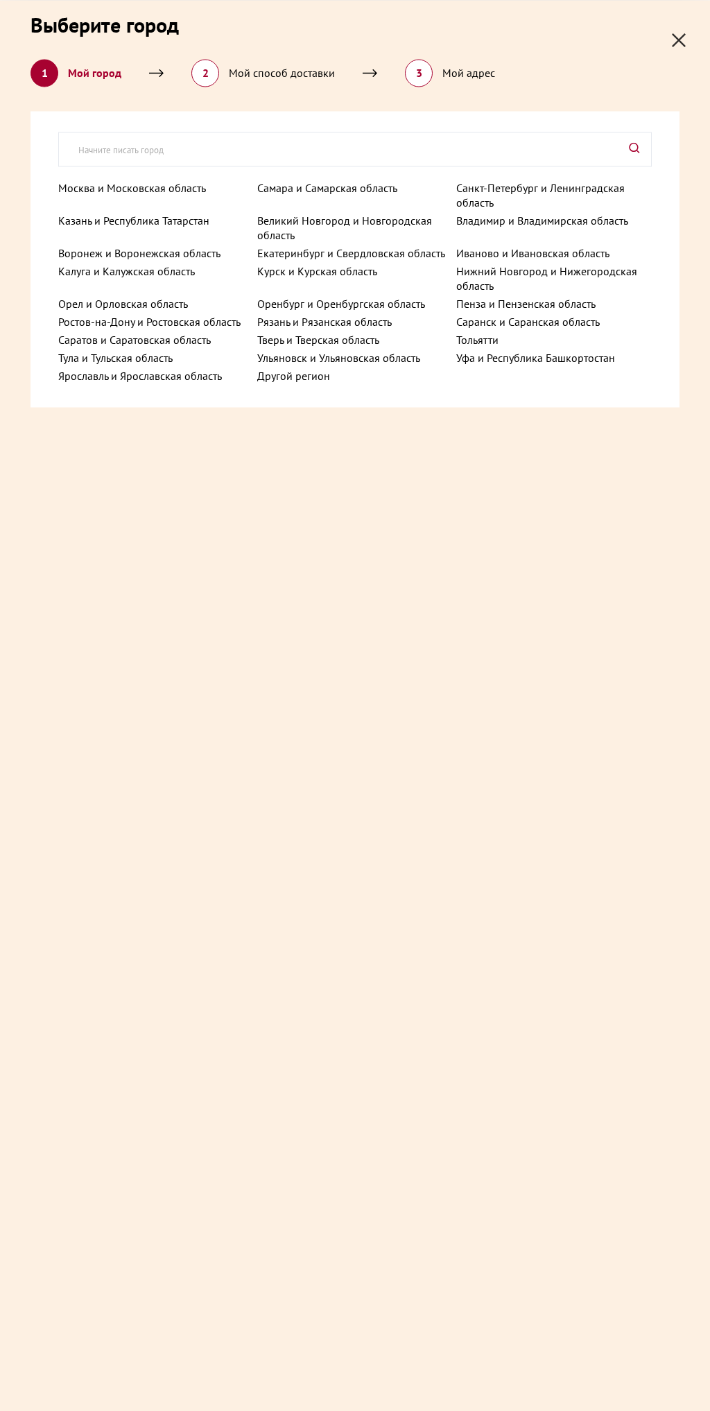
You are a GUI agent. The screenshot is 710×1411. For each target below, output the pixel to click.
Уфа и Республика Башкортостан (535, 357)
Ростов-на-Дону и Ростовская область (149, 321)
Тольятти (477, 339)
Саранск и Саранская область (528, 321)
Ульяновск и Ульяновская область (338, 357)
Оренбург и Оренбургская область (341, 303)
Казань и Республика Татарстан (133, 220)
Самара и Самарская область (327, 187)
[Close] (679, 39)
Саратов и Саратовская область (134, 339)
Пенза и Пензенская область (526, 303)
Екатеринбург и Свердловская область (351, 252)
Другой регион (293, 375)
